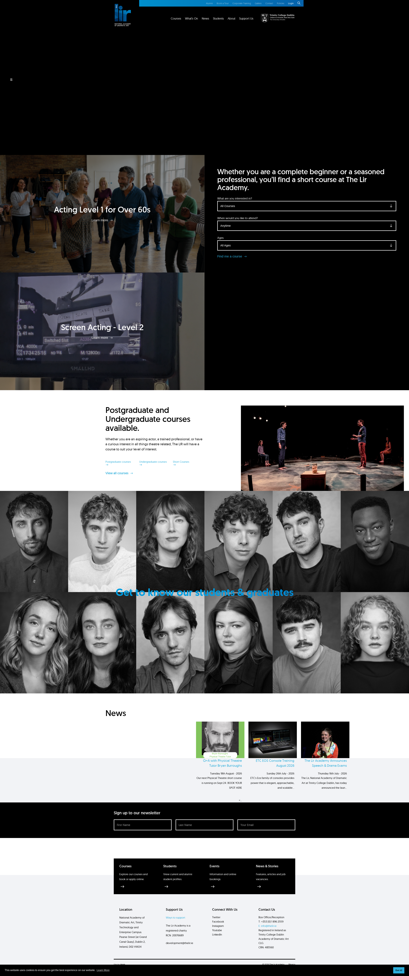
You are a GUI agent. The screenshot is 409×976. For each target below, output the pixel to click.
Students (218, 18)
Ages (220, 238)
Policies (280, 3)
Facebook (218, 921)
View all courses (117, 473)
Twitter (216, 917)
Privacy (292, 964)
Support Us (246, 18)
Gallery (258, 3)
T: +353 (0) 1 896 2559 (271, 921)
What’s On (191, 18)
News (205, 18)
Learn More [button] (103, 970)
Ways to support (175, 917)
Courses (176, 18)
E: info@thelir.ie (268, 925)
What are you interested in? (234, 198)
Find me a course (230, 256)
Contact (269, 3)
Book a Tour (223, 3)
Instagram (218, 925)
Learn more (100, 220)
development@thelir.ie (179, 943)
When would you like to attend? (237, 218)
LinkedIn (217, 934)
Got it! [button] (398, 970)
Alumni (209, 3)
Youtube (217, 930)
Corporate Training (241, 3)
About (231, 18)
